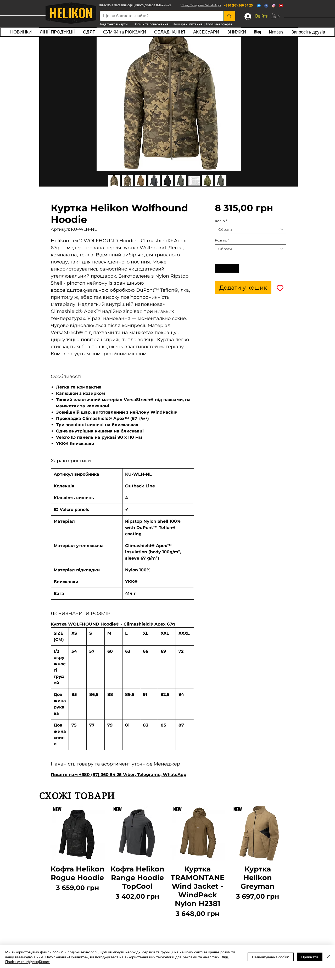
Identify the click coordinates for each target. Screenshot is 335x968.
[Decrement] (219, 268)
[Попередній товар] (42, 871)
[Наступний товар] (292, 871)
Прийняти (309, 956)
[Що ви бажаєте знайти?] (229, 16)
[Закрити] (329, 956)
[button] (276, 15)
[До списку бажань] (279, 287)
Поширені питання (187, 24)
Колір (221, 221)
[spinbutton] (227, 268)
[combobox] (250, 229)
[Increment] (235, 268)
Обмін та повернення (152, 24)
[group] (167, 871)
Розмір (222, 240)
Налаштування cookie (270, 956)
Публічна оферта (219, 24)
